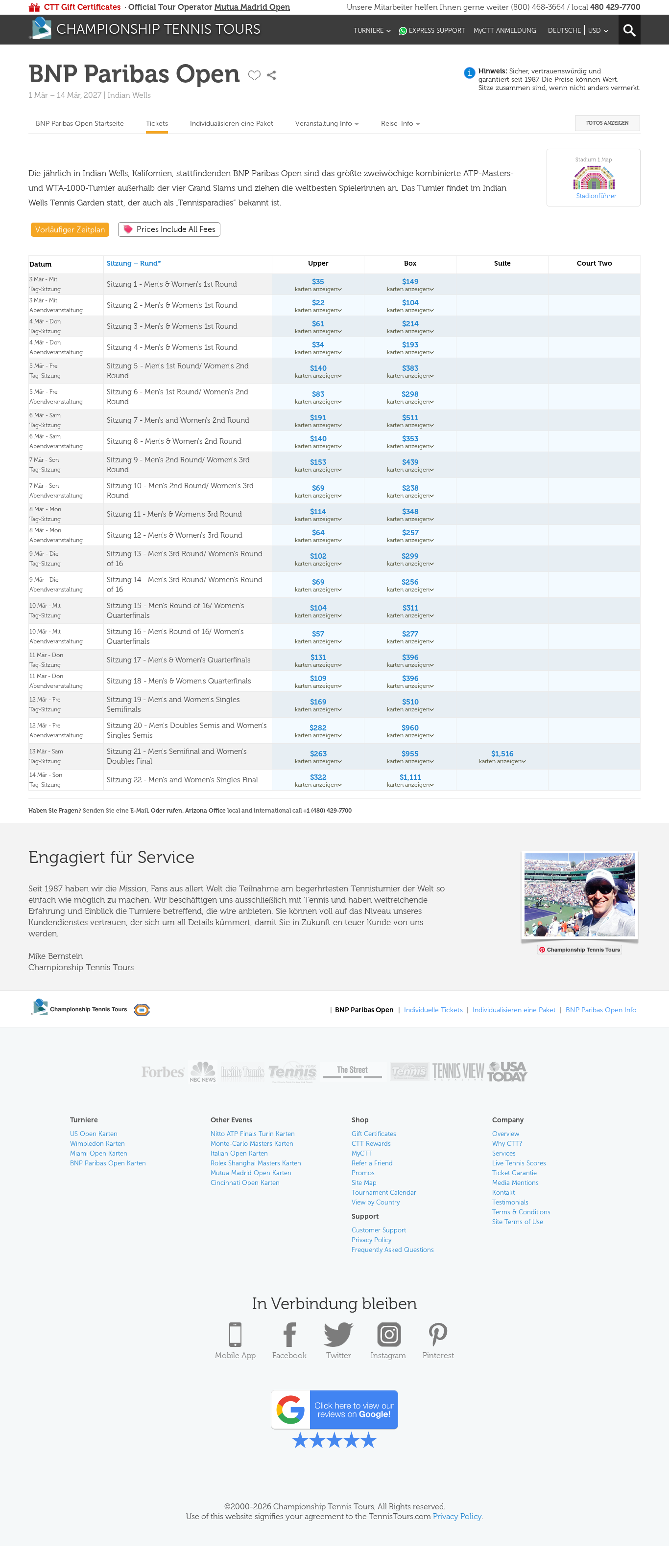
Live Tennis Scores (519, 1163)
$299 (410, 556)
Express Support (437, 30)
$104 (410, 302)
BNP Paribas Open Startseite (80, 123)
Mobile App (235, 1355)
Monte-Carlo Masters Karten (252, 1143)
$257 (410, 532)
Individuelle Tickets (433, 1010)
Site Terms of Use (517, 1222)
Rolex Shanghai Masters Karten (256, 1163)
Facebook (289, 1355)
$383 (410, 368)
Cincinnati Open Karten (245, 1182)
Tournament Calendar (384, 1192)
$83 (318, 394)
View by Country (376, 1202)
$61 (318, 323)
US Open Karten (94, 1133)
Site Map (364, 1182)
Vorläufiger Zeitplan (70, 229)
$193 (410, 345)
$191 (318, 417)
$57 (318, 634)
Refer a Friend (372, 1163)
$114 (318, 511)
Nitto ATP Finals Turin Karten (253, 1133)
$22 (318, 302)
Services (504, 1153)
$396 (410, 657)
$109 (318, 678)
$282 (318, 728)
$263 (318, 754)
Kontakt (503, 1192)
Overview (505, 1133)
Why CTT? (507, 1143)
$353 (410, 438)
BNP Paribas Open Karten (108, 1163)
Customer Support (379, 1230)
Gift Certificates (374, 1133)
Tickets (157, 123)
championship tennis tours (158, 29)
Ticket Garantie (514, 1173)
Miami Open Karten (98, 1153)
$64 (318, 532)
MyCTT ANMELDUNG (505, 30)
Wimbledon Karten (97, 1143)
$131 (318, 657)
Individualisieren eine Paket (231, 123)
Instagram (388, 1355)
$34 (318, 345)
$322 (318, 777)
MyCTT (362, 1153)
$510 (410, 702)
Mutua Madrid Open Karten (251, 1173)
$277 (410, 634)
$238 (410, 488)
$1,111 (410, 777)
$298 (410, 394)
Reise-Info (397, 123)
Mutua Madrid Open (252, 7)
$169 (318, 702)
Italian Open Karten (239, 1153)
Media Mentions (515, 1182)
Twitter (338, 1355)
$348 (410, 511)
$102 (318, 556)
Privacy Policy (371, 1240)
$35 (318, 281)
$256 (410, 582)
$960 (410, 728)
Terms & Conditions (521, 1212)
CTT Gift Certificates (82, 7)
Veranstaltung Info (323, 123)
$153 (318, 462)
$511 (410, 417)
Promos (363, 1173)
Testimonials (510, 1202)
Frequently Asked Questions (393, 1249)
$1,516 (502, 754)
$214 (410, 323)
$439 (410, 462)
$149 (410, 281)
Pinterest (438, 1355)
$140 (318, 368)
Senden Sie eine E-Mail (115, 810)
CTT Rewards (371, 1143)
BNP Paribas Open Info (601, 1010)
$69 (318, 488)
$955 (410, 754)
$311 (410, 608)
